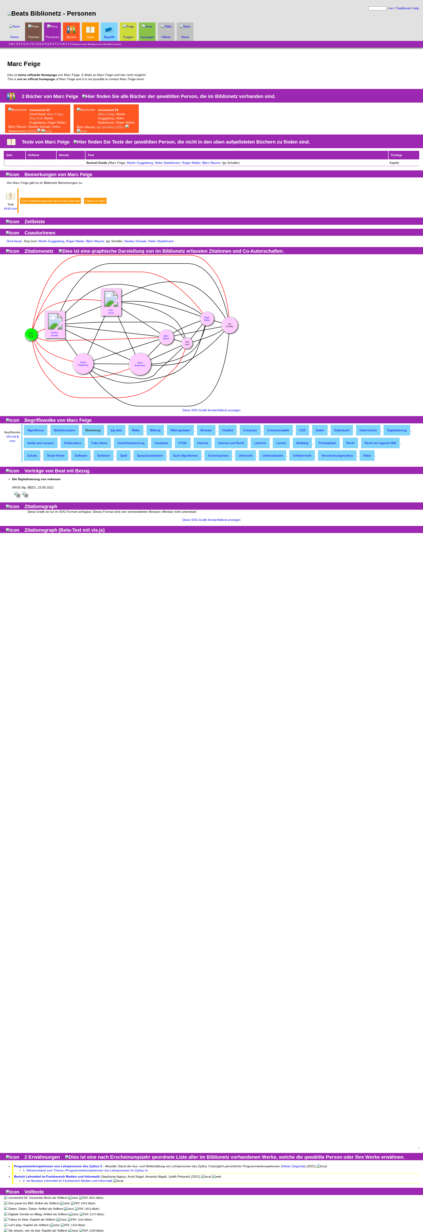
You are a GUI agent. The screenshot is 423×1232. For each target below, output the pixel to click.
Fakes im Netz (95, 201)
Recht (350, 443)
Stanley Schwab (39, 126)
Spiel (123, 455)
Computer (250, 430)
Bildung (155, 430)
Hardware (161, 443)
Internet (202, 443)
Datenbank (341, 430)
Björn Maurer (17, 126)
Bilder (136, 430)
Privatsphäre (327, 443)
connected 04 (108, 110)
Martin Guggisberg (140, 162)
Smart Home (56, 455)
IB (9, 208)
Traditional (403, 8)
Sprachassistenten (150, 455)
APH (9, 436)
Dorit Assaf (37, 114)
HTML (182, 443)
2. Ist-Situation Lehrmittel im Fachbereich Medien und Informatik (67, 1180)
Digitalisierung (397, 430)
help (416, 8)
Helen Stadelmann (167, 162)
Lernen (281, 443)
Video (367, 455)
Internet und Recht (231, 443)
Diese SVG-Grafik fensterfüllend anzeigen (211, 410)
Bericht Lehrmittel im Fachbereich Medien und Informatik (57, 1176)
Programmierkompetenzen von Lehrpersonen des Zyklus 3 (58, 1166)
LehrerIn (260, 443)
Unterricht (245, 455)
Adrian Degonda (293, 1166)
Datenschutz (368, 430)
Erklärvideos (72, 443)
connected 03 (39, 110)
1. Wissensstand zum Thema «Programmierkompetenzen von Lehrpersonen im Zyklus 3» (85, 1170)
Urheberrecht (302, 455)
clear (14, 208)
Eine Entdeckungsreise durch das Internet (50, 201)
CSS (302, 430)
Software (81, 455)
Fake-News (99, 443)
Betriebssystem (64, 430)
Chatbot (227, 430)
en (391, 8)
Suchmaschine (218, 455)
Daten (320, 430)
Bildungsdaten (180, 430)
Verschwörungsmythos (337, 455)
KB (5, 208)
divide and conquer (40, 443)
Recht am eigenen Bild (380, 443)
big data (116, 430)
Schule (32, 455)
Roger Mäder (56, 122)
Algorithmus (35, 430)
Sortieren (103, 455)
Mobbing (302, 443)
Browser (206, 430)
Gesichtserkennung (131, 443)
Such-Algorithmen (185, 455)
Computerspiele (278, 430)
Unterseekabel (272, 455)
